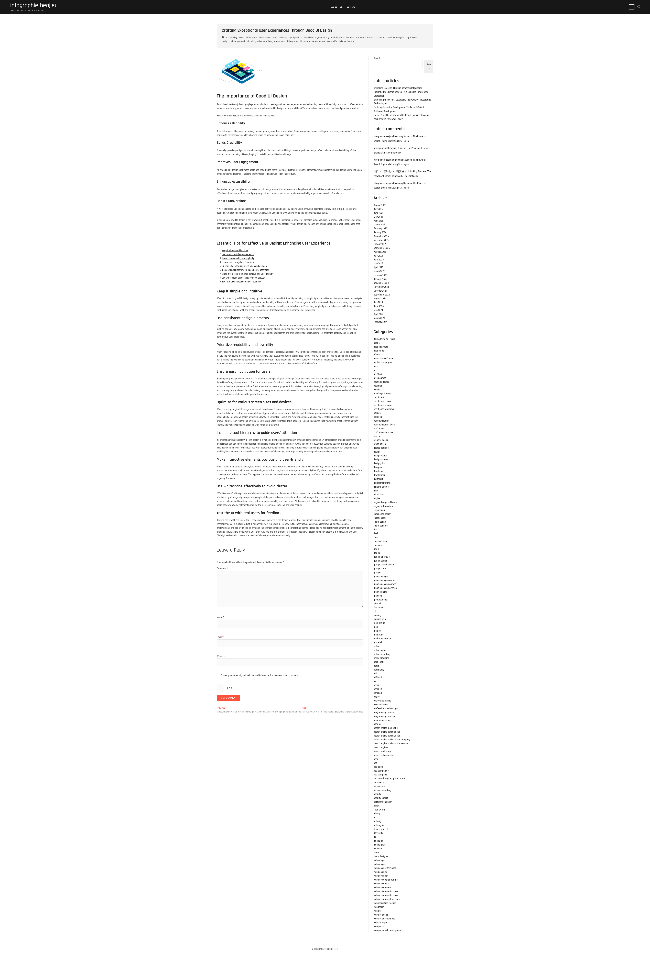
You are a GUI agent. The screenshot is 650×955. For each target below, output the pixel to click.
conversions (271, 37)
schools (378, 724)
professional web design (386, 708)
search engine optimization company (392, 739)
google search (380, 560)
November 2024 (381, 286)
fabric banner (380, 521)
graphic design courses (385, 584)
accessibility (231, 37)
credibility (282, 37)
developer (378, 471)
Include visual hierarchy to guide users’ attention (245, 269)
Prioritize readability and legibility (238, 258)
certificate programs (384, 409)
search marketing (382, 751)
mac (376, 626)
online (377, 646)
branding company (382, 393)
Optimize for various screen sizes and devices (244, 266)
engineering (379, 510)
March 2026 (379, 224)
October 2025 (380, 244)
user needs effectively (332, 41)
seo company (380, 774)
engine (377, 498)
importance (348, 37)
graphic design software (385, 587)
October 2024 (380, 290)
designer (378, 467)
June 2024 (379, 306)
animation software (383, 358)
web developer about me (386, 879)
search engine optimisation (387, 731)
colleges (378, 416)
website (378, 910)
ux (375, 836)
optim (377, 665)
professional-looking (246, 41)
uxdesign (378, 848)
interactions (360, 37)
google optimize (382, 556)
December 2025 (381, 236)
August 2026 (380, 205)
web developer (381, 875)
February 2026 (380, 228)
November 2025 (381, 240)
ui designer (379, 825)
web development (382, 887)
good (376, 549)
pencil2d (378, 692)
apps (376, 366)
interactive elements (377, 37)
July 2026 (378, 209)
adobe (377, 342)
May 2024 (378, 310)
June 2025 (379, 259)
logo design (379, 622)
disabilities (309, 37)
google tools (380, 568)
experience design (382, 513)
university (378, 833)
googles (378, 572)
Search (377, 58)
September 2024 (382, 294)
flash (376, 533)
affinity (377, 354)
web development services (387, 899)
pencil (376, 685)
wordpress (379, 926)
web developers (381, 883)
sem (376, 759)
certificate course (382, 401)
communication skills (384, 424)
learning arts (380, 619)
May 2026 (378, 216)
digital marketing (382, 482)
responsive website (383, 720)
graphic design (381, 576)
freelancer (379, 545)
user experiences (312, 41)
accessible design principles (251, 37)
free (376, 537)
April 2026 (378, 220)
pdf (375, 673)
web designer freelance (385, 868)
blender (377, 389)
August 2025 (380, 251)
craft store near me (383, 432)
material (378, 642)
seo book (378, 766)
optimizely (379, 669)
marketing (379, 634)
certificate (379, 397)
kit (375, 611)
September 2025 (382, 247)
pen (375, 681)
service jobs (379, 786)
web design (379, 860)
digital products (295, 37)
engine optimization (383, 506)
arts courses (380, 377)
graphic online (380, 591)
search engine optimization (387, 735)
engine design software (385, 502)
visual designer (381, 856)
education (379, 494)
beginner (378, 385)
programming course (384, 712)
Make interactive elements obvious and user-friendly (247, 273)
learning (377, 615)
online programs (381, 658)
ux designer (379, 844)
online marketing (382, 654)
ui (374, 817)
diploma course (381, 486)
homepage (379, 148)
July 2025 (378, 255)
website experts (382, 922)
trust (282, 41)
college (377, 412)
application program (383, 362)
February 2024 (380, 321)
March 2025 (379, 271)
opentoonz (379, 661)
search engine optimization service (391, 743)
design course (380, 455)
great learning (380, 599)
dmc (376, 490)
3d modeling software (384, 339)
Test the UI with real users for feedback (241, 281)
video (376, 852)
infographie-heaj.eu (34, 5)
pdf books (379, 677)
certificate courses (383, 405)
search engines (381, 747)
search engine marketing (386, 727)
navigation (401, 37)
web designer (380, 864)
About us (337, 7)
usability (300, 41)
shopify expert (381, 797)
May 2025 (378, 263)
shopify (377, 794)
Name (220, 617)
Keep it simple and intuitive (235, 250)
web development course (386, 891)
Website (221, 656)
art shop (378, 374)
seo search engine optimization (389, 778)
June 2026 (379, 212)
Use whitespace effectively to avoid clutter (243, 277)
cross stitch (380, 443)
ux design (378, 840)
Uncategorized (381, 829)
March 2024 (379, 318)
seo (375, 762)
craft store (379, 428)
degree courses (381, 447)
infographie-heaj (382, 136)
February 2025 (380, 275)
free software (380, 541)
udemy (377, 813)
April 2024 (378, 314)
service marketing (382, 790)
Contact (351, 7)
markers (378, 630)
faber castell (380, 517)
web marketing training (385, 903)
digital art (378, 478)
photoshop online (382, 700)
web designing (380, 871)
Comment (222, 568)
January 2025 (380, 279)
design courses (381, 459)
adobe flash (379, 350)
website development (384, 918)
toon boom (379, 809)
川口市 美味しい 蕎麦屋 (389, 171)
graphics (378, 595)
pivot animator (381, 704)
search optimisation (384, 755)
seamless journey (271, 41)
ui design (290, 41)
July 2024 (378, 302)
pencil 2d (378, 688)
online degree (380, 650)
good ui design (335, 37)
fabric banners (381, 525)
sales (259, 41)
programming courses (384, 716)
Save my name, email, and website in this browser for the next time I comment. (260, 675)
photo (377, 696)
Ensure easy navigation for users (238, 262)
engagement (321, 37)
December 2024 (381, 282)
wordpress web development (388, 930)
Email (220, 637)
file (375, 529)
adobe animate (381, 346)
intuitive (391, 37)
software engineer (383, 801)
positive (232, 41)
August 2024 (380, 298)
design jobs (379, 463)
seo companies (381, 770)
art (375, 370)
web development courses (386, 895)
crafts (377, 436)
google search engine (384, 564)
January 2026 (380, 232)
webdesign (379, 906)
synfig (377, 805)
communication (381, 420)
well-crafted (349, 41)
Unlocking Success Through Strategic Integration (398, 88)
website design (381, 914)
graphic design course (384, 580)
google (377, 552)
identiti (377, 603)
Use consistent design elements (238, 254)
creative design (381, 440)
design (377, 451)
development (380, 475)
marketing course (382, 638)
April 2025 (378, 267)
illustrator (378, 607)
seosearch (379, 782)
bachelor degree (381, 381)
